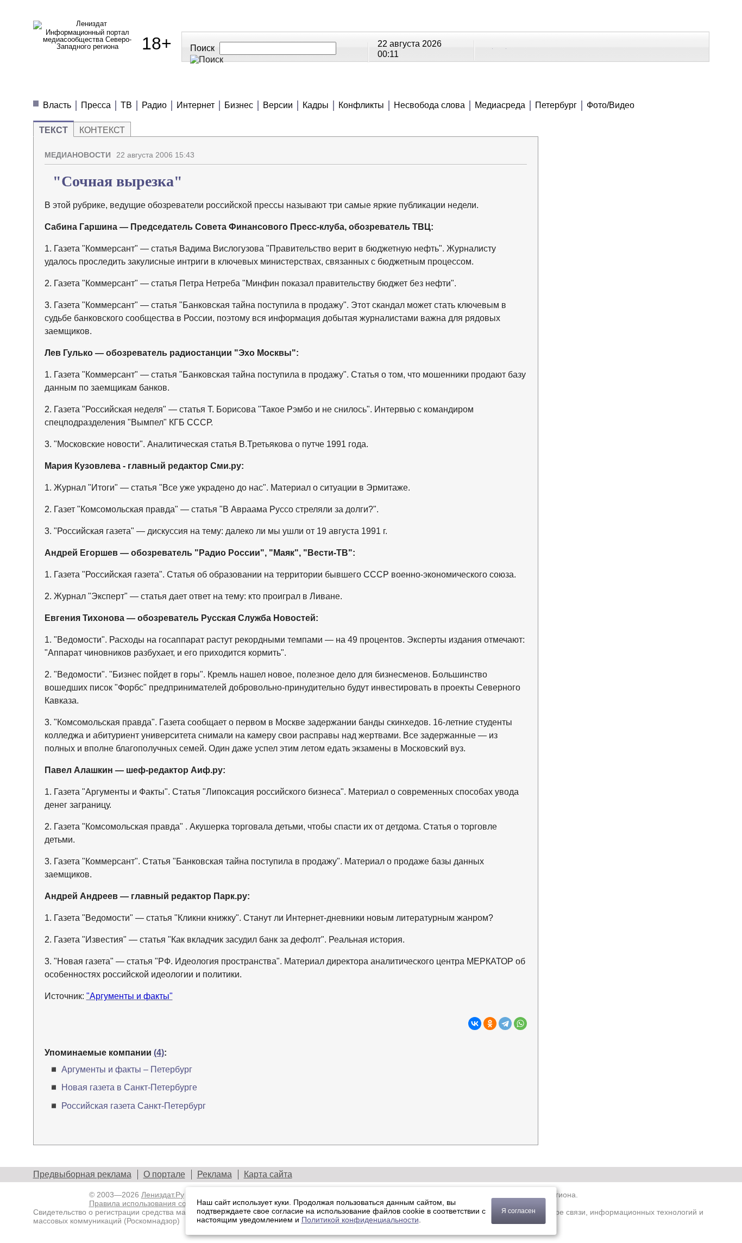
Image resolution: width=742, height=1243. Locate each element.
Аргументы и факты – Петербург (126, 1069)
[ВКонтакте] (474, 1023)
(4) (159, 1052)
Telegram (500, 46)
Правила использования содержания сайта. (167, 1203)
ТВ (126, 105)
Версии (278, 105)
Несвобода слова (429, 105)
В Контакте (487, 46)
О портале (164, 1174)
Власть (57, 105)
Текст (53, 130)
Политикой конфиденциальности (360, 1219)
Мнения (163, 86)
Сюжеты (375, 86)
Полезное (232, 86)
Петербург (556, 105)
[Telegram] (505, 1023)
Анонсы (441, 86)
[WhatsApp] (520, 1023)
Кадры (316, 105)
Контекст (102, 130)
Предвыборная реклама (82, 1174)
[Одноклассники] (489, 1023)
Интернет (196, 105)
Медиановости (82, 86)
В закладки (519, 150)
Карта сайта (268, 1174)
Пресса (96, 105)
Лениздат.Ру (162, 1194)
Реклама (214, 1174)
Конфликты (361, 105)
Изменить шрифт (500, 150)
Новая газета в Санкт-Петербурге (129, 1087)
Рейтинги (305, 86)
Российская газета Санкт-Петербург (133, 1105)
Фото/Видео (610, 105)
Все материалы (523, 86)
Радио (154, 105)
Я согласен (518, 1211)
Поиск (202, 48)
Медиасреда (500, 105)
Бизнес (238, 105)
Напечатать (481, 150)
